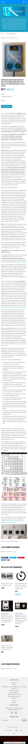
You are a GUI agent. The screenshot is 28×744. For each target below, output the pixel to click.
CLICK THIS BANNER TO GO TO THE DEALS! (14, 742)
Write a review (13, 551)
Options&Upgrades (15, 247)
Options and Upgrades (11, 33)
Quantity (3, 100)
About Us (14, 702)
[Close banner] (26, 740)
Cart (26, 2)
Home (2, 33)
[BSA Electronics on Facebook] (12, 713)
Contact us (14, 698)
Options (3, 94)
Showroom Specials (14, 690)
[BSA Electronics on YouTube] (16, 713)
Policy (14, 700)
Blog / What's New (14, 692)
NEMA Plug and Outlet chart (14, 694)
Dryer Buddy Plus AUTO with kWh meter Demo (15, 307)
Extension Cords (5, 514)
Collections (14, 682)
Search (14, 684)
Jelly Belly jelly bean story (14, 696)
